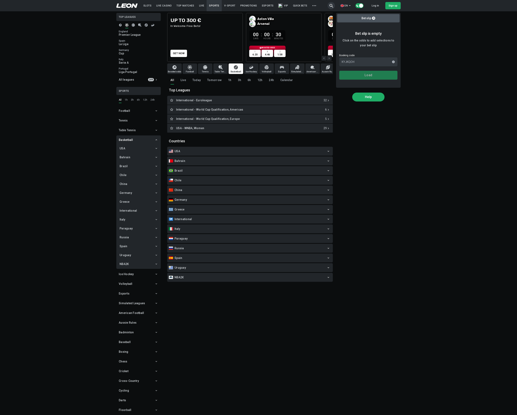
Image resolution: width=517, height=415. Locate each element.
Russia (124, 237)
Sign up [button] (393, 5)
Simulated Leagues (132, 303)
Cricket (123, 371)
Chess (123, 361)
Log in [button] (375, 5)
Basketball (126, 140)
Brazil (124, 166)
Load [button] (368, 75)
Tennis (123, 120)
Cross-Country (129, 380)
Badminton (126, 332)
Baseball (125, 342)
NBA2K (124, 264)
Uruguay (125, 255)
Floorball (125, 410)
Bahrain (125, 157)
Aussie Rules (128, 322)
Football (124, 110)
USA (122, 148)
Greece (125, 201)
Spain (123, 246)
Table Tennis (127, 130)
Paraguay (126, 228)
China (123, 184)
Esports (124, 293)
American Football (131, 313)
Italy (122, 219)
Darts (122, 400)
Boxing (123, 351)
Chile (123, 175)
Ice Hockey (126, 274)
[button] (331, 5)
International (128, 210)
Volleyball (125, 283)
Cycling (124, 390)
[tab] (120, 25)
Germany (126, 192)
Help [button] (368, 97)
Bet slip (367, 18)
